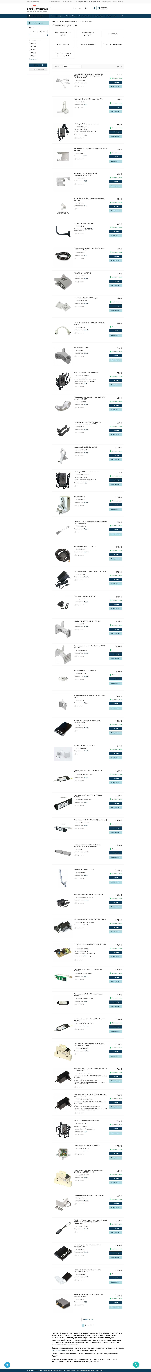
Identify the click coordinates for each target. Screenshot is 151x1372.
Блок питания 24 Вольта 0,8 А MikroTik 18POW (90, 571)
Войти (114, 1)
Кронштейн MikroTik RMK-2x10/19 (86, 298)
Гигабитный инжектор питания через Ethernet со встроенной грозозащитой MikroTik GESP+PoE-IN (90, 1221)
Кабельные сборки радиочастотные (71, 16)
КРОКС (85, 104)
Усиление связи (98, 16)
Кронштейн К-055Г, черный (83, 223)
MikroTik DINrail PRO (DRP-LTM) (85, 671)
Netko (85, 83)
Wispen (86, 875)
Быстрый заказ (115, 86)
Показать (36, 65)
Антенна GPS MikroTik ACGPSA (84, 546)
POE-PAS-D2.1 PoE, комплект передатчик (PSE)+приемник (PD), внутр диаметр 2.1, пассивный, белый (88, 75)
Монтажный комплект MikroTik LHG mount (89, 1195)
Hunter (85, 134)
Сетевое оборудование (57, 16)
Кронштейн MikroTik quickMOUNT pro (87, 621)
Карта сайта (99, 1370)
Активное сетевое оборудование (68, 21)
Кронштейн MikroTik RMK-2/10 (84, 745)
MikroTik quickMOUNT (81, 347)
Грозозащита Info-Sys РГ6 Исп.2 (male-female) (90, 820)
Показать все (88, 1319)
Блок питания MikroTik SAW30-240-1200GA (89, 894)
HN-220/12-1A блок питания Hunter (86, 124)
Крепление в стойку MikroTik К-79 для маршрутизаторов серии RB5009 (87, 845)
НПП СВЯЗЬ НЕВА (88, 228)
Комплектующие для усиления (85, 16)
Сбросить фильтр (38, 69)
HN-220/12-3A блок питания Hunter (86, 472)
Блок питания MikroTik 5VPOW (84, 596)
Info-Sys (86, 777)
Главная (54, 21)
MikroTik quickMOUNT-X (82, 273)
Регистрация (120, 1)
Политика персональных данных (85, 1370)
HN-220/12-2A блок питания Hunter (86, 372)
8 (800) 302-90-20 (59, 1350)
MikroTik (86, 278)
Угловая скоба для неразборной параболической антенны (85, 174)
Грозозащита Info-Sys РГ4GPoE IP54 (86, 1145)
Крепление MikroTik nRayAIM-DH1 (85, 447)
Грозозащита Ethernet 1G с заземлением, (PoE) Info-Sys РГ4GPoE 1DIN (88, 1171)
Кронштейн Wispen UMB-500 (84, 870)
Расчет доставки (67, 1)
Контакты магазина (54, 1)
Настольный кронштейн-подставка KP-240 (89, 99)
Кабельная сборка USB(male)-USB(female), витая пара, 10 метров (89, 249)
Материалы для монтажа (113, 16)
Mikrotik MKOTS (79, 497)
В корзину (116, 82)
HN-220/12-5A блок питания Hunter (86, 1120)
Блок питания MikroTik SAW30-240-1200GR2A (90, 919)
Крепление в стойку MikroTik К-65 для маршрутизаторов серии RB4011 (87, 423)
